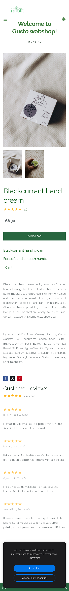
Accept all (34, 568)
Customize (34, 557)
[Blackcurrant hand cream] (12, 164)
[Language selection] (63, 19)
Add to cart (34, 236)
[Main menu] (5, 19)
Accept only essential (34, 577)
